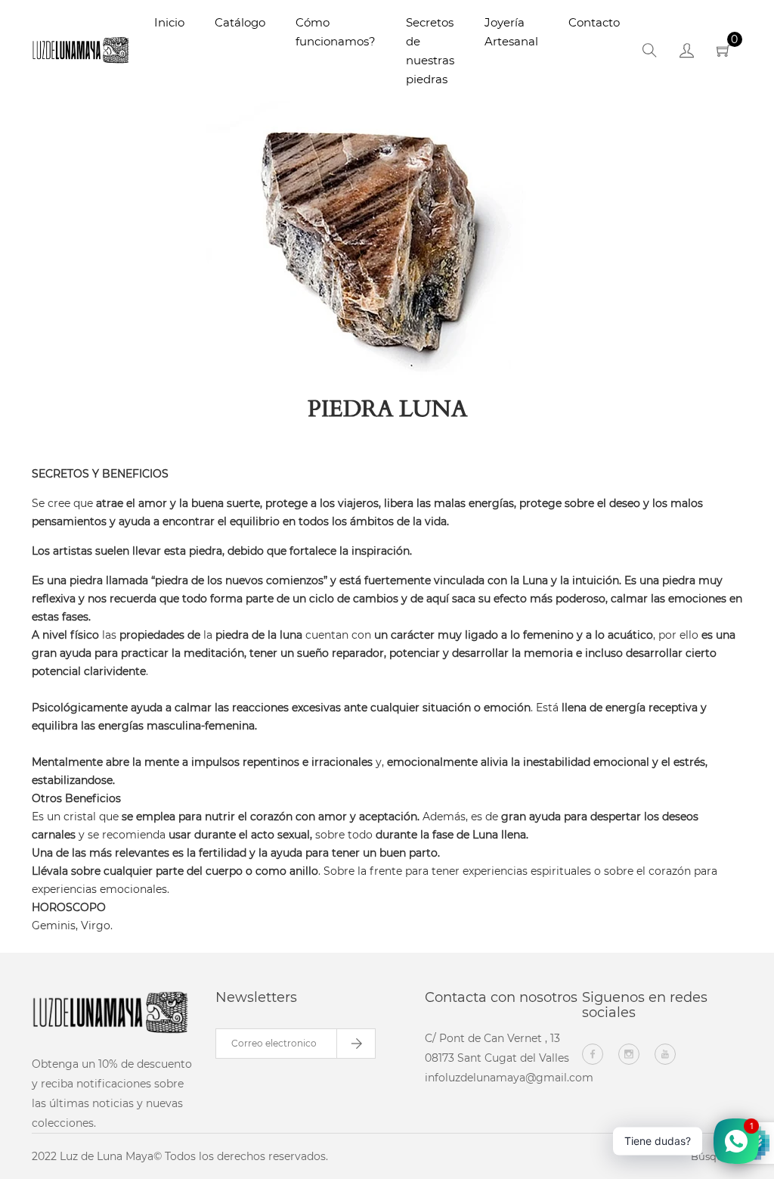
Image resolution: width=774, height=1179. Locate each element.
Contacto (594, 22)
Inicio (169, 22)
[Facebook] (592, 1054)
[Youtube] (665, 1054)
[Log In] (687, 53)
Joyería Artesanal (511, 31)
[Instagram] (628, 1054)
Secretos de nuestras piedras (430, 50)
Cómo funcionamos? (336, 31)
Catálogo (240, 22)
